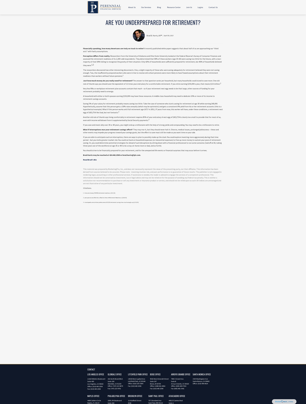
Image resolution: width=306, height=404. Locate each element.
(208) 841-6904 (160, 386)
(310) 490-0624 (203, 383)
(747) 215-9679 (118, 386)
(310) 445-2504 (97, 386)
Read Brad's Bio (90, 160)
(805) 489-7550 (181, 386)
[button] (132, 7)
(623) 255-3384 (138, 383)
